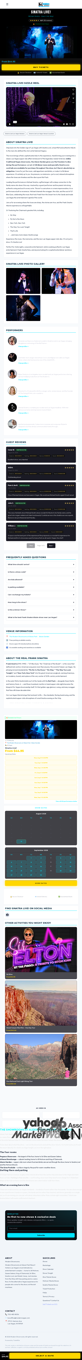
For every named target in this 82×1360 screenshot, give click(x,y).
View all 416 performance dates (66, 801)
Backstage (47, 1265)
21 (21, 871)
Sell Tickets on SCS (50, 1304)
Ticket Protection (49, 1289)
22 (31, 871)
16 (41, 866)
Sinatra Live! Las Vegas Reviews (15, 134)
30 (41, 875)
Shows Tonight (48, 1273)
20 (11, 871)
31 (21, 841)
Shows (45, 1261)
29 (31, 875)
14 (21, 866)
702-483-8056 (13, 1314)
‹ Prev (31, 545)
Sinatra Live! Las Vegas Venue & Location (41, 134)
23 (41, 871)
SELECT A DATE (45, 1356)
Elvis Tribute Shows (49, 1277)
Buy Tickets (41, 67)
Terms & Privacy (48, 1296)
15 (31, 866)
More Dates (41, 883)
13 (11, 866)
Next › (51, 545)
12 (70, 862)
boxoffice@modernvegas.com (19, 1318)
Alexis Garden (44, 636)
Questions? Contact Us (51, 1300)
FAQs (45, 1293)
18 (60, 866)
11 (60, 862)
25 (61, 871)
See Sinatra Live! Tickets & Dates (31, 703)
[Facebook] (7, 914)
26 (70, 871)
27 (11, 875)
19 (70, 866)
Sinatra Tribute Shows (50, 1285)
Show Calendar (48, 1269)
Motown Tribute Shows (51, 1281)
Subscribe (41, 1235)
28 (21, 875)
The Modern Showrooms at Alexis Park (23, 636)
